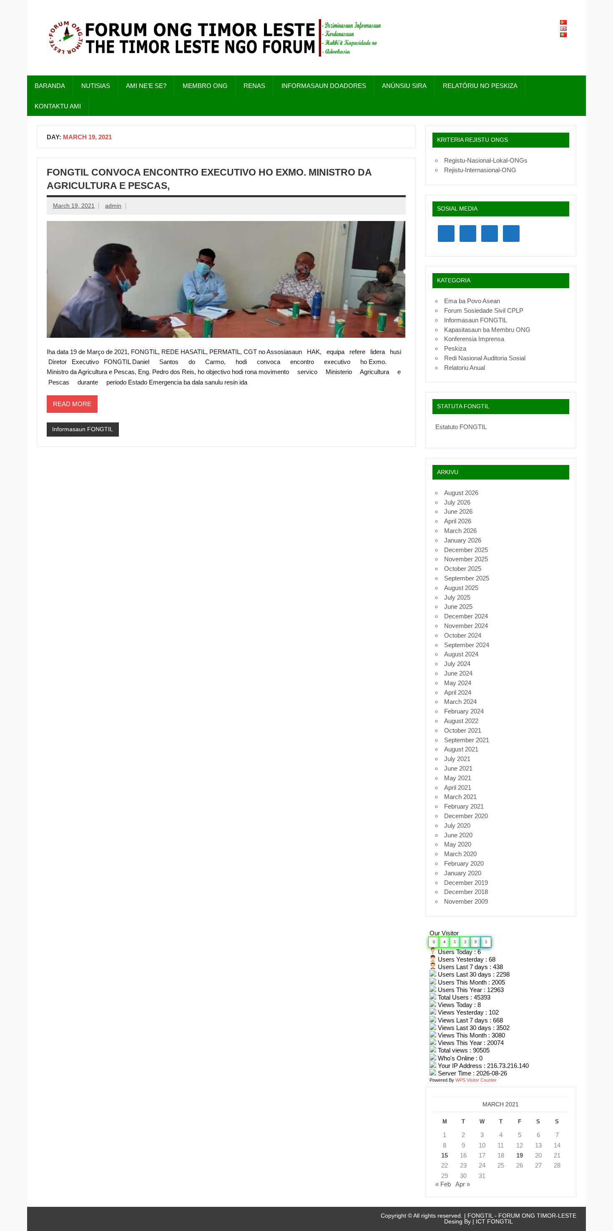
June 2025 (458, 606)
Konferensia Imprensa (474, 338)
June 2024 (458, 673)
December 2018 (466, 891)
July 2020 (457, 825)
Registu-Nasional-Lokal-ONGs (486, 160)
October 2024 (462, 635)
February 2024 (464, 711)
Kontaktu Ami (58, 106)
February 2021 (464, 806)
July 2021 (457, 758)
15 (444, 1155)
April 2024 (457, 692)
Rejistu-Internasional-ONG (480, 169)
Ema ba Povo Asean (472, 300)
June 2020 (458, 835)
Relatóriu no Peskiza (480, 85)
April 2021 (457, 787)
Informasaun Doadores (323, 85)
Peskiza (455, 348)
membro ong (205, 85)
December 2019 (466, 882)
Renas (254, 85)
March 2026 (460, 530)
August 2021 (461, 749)
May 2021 (457, 777)
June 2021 (458, 768)
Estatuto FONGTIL (461, 426)
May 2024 (457, 682)
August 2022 (461, 720)
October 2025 (462, 568)
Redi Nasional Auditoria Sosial (484, 358)
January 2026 (462, 540)
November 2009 (466, 901)
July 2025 (457, 597)
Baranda (50, 85)
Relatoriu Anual (464, 367)
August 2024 (461, 654)
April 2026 (457, 521)
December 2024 (466, 616)
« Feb (443, 1184)
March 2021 (460, 796)
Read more (72, 403)
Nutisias (95, 85)
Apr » (462, 1184)
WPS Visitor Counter (476, 1080)
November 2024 (466, 625)
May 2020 (457, 844)
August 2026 (461, 492)
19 (519, 1155)
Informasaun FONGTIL (82, 429)
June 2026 (458, 511)
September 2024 (466, 644)
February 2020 (464, 863)
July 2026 (457, 502)
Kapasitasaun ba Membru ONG (487, 329)
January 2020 (462, 873)
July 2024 (457, 663)
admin (113, 206)
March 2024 (460, 701)
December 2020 (466, 815)
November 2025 (466, 559)
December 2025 (466, 549)
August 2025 (461, 587)
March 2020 (460, 853)
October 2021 (462, 730)
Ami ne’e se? (146, 85)
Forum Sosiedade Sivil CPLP (483, 310)
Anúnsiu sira (404, 85)
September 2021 (466, 740)
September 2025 (466, 578)
